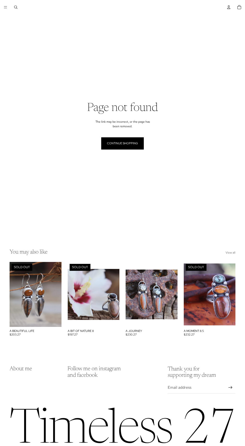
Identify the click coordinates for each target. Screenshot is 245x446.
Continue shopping (122, 143)
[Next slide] (56, 294)
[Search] (16, 7)
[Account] (228, 7)
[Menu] (5, 7)
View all (230, 253)
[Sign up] (230, 387)
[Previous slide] (15, 294)
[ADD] (170, 319)
